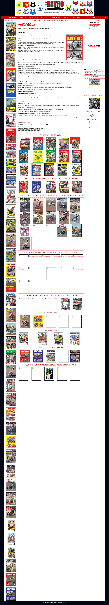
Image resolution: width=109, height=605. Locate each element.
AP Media (64, 602)
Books (72, 17)
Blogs (88, 17)
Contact (96, 17)
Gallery (44, 17)
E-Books (80, 17)
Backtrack (13, 17)
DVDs (66, 17)
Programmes (56, 17)
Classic (23, 17)
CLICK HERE (87, 74)
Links (105, 17)
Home (4, 17)
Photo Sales (34, 17)
